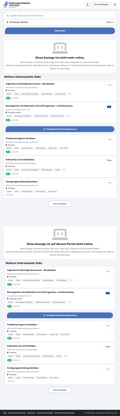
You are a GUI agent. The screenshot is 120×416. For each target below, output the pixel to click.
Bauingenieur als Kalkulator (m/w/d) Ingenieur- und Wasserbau (39, 106)
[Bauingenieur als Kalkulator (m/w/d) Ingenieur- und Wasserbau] (60, 112)
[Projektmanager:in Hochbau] (60, 145)
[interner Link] (17, 4)
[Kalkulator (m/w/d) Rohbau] (60, 166)
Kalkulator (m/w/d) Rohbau (20, 159)
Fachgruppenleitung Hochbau (21, 181)
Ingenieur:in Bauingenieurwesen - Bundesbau (30, 83)
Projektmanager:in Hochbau (20, 138)
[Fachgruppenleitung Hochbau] (60, 188)
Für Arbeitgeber (101, 4)
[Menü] (115, 4)
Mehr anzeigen (60, 204)
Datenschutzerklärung (16, 413)
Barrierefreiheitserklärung (64, 413)
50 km (109, 22)
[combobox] (62, 15)
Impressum (31, 413)
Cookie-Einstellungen (45, 413)
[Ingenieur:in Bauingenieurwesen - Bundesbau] (60, 90)
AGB (5, 413)
